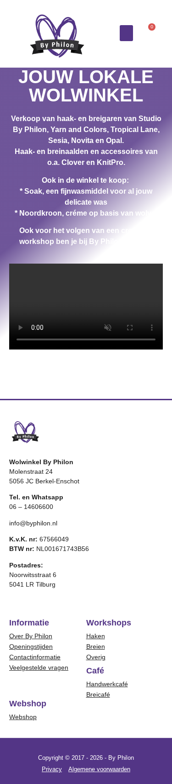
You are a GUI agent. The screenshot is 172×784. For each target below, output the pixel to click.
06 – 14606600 (31, 506)
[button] (126, 33)
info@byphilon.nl (33, 523)
